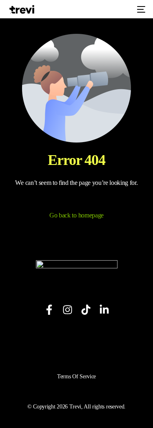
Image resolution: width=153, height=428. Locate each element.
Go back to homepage (76, 215)
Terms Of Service (76, 376)
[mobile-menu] (140, 9)
